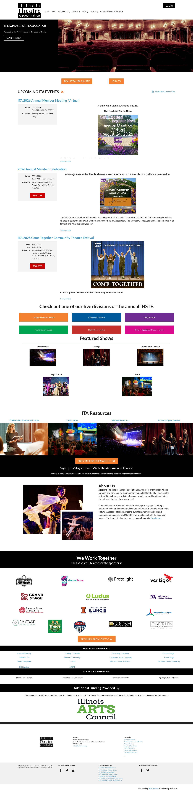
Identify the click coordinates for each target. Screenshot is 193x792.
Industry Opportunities (169, 420)
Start (28, 245)
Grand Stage (169, 657)
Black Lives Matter (129, 739)
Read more (156, 518)
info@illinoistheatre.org (80, 746)
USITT (72, 667)
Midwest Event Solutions (120, 661)
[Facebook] (60, 770)
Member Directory (121, 420)
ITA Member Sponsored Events (24, 420)
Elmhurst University (72, 657)
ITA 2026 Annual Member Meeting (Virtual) (48, 100)
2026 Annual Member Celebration (42, 169)
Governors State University (120, 658)
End (28, 247)
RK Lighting (24, 667)
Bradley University (72, 653)
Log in (169, 5)
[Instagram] (73, 770)
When (27, 107)
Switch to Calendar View (165, 92)
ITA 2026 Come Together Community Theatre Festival (56, 238)
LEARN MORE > (14, 38)
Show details (65, 161)
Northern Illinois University (169, 661)
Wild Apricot (153, 789)
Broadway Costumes (120, 653)
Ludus (72, 661)
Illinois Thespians (24, 661)
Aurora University (24, 653)
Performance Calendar (130, 752)
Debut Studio (24, 657)
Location (26, 114)
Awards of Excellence (130, 746)
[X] (66, 770)
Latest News (72, 420)
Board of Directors (129, 748)
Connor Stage (168, 653)
